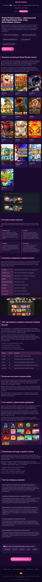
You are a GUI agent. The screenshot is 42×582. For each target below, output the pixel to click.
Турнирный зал (18, 7)
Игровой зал (15, 5)
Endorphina (35, 549)
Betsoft (28, 549)
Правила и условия (7, 569)
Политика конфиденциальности (18, 569)
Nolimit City (22, 549)
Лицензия (36, 569)
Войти (16, 11)
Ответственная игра (29, 569)
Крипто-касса (24, 7)
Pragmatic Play (7, 549)
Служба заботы (7, 5)
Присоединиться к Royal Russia (21, 559)
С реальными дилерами (27, 5)
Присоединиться (23, 11)
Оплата (19, 5)
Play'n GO (15, 549)
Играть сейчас (7, 48)
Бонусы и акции (35, 5)
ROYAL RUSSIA (21, 2)
